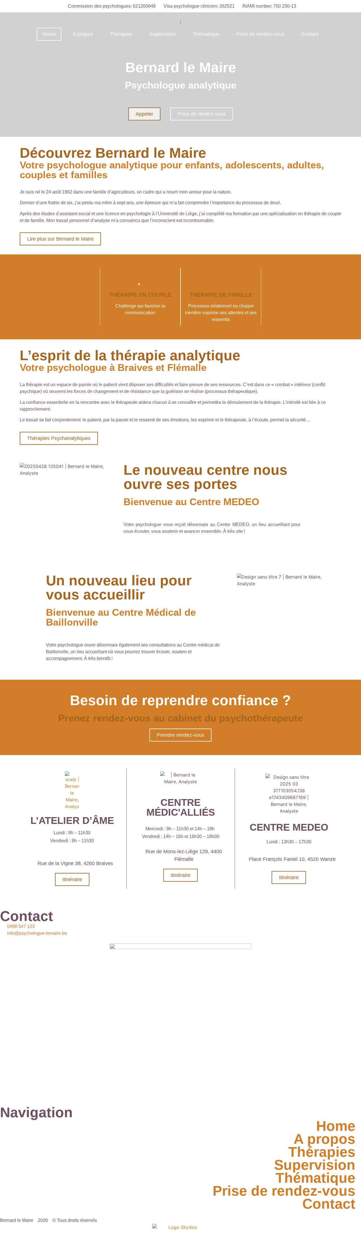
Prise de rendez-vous (260, 34)
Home (49, 34)
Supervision (162, 34)
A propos (83, 34)
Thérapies (121, 34)
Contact (310, 34)
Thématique (206, 34)
